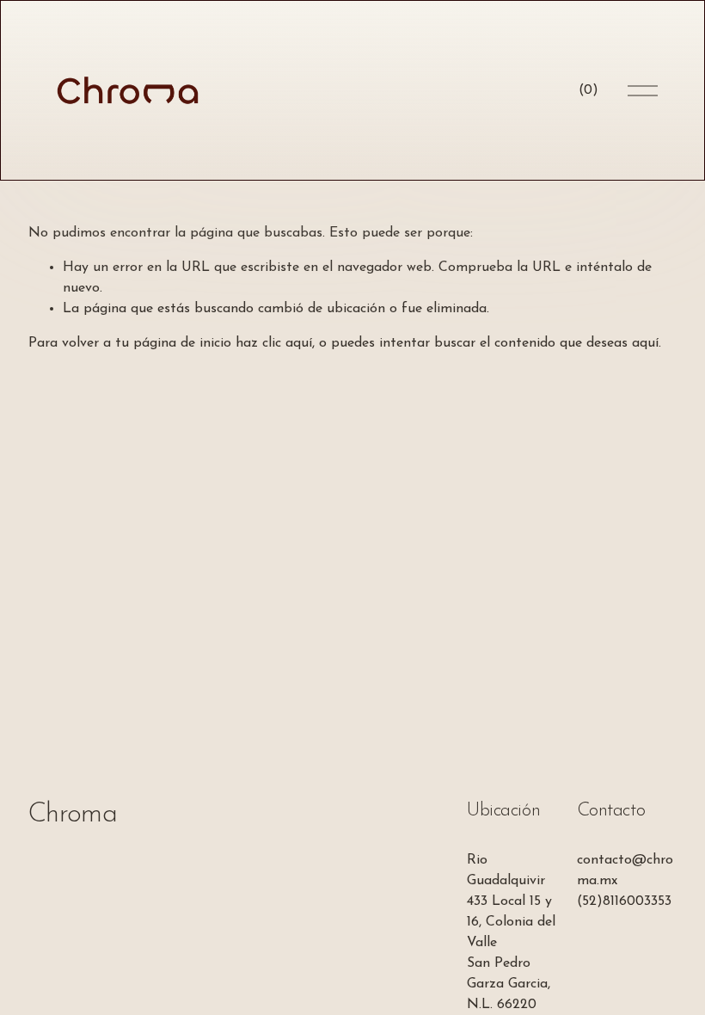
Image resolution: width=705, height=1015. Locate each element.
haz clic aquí (274, 343)
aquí (645, 343)
